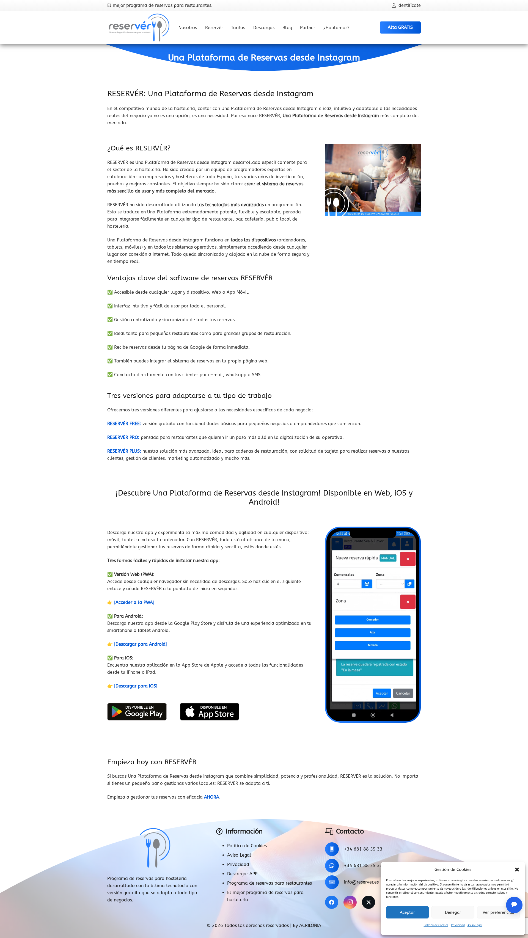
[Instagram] (350, 902)
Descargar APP (242, 873)
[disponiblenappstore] (209, 711)
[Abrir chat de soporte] (514, 905)
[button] (517, 869)
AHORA (211, 797)
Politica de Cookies (247, 845)
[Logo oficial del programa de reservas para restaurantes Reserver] (139, 27)
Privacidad (458, 925)
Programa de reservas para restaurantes (269, 883)
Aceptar (407, 912)
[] (134, 602)
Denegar (453, 912)
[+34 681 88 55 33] (334, 849)
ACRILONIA (310, 925)
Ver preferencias (498, 912)
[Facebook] (331, 902)
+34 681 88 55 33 (363, 849)
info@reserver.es (361, 882)
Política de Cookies (436, 925)
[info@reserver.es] (334, 882)
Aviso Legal (475, 925)
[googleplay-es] (137, 711)
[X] (368, 902)
